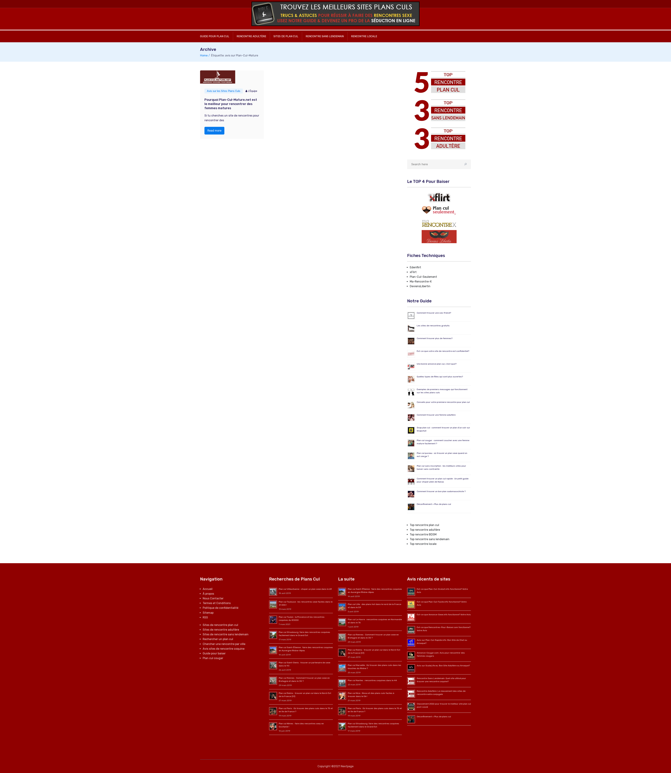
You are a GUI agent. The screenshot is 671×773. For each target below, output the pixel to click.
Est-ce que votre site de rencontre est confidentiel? (443, 351)
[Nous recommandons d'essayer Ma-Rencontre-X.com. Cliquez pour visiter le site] (439, 223)
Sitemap (208, 612)
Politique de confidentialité (220, 607)
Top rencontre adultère (425, 529)
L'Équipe (252, 91)
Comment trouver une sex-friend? (434, 313)
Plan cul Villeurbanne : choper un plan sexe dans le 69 (305, 589)
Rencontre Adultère (251, 36)
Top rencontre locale (423, 544)
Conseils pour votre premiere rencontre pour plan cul (443, 402)
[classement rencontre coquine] (439, 110)
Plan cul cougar (213, 658)
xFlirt (413, 272)
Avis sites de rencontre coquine (223, 648)
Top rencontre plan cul (424, 525)
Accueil (207, 589)
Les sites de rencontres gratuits (433, 325)
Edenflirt (415, 267)
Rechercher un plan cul (218, 639)
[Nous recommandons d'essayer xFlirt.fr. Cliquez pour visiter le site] (439, 197)
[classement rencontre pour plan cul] (439, 82)
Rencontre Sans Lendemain (325, 36)
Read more (214, 130)
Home (204, 55)
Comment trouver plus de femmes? (434, 338)
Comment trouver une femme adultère (436, 415)
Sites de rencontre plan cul (220, 625)
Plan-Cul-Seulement (423, 276)
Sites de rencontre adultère (221, 629)
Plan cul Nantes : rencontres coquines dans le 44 (372, 680)
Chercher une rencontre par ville (224, 644)
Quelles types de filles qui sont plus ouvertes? (440, 376)
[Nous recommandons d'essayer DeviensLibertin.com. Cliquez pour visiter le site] (439, 236)
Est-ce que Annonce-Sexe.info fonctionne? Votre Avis (444, 614)
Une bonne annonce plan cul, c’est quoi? (436, 364)
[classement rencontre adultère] (439, 138)
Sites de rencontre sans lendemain (225, 634)
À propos (208, 593)
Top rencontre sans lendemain (429, 539)
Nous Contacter (213, 598)
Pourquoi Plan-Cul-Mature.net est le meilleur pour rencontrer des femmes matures (230, 104)
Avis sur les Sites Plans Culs (223, 91)
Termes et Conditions (217, 603)
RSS (205, 617)
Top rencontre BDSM (423, 534)
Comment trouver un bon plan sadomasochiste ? (441, 491)
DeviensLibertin (420, 286)
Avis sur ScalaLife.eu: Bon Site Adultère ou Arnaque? (443, 665)
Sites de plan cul (285, 36)
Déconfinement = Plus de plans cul (434, 504)
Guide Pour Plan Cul (214, 36)
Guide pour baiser (214, 653)
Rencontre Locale (364, 36)
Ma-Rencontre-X (421, 281)
